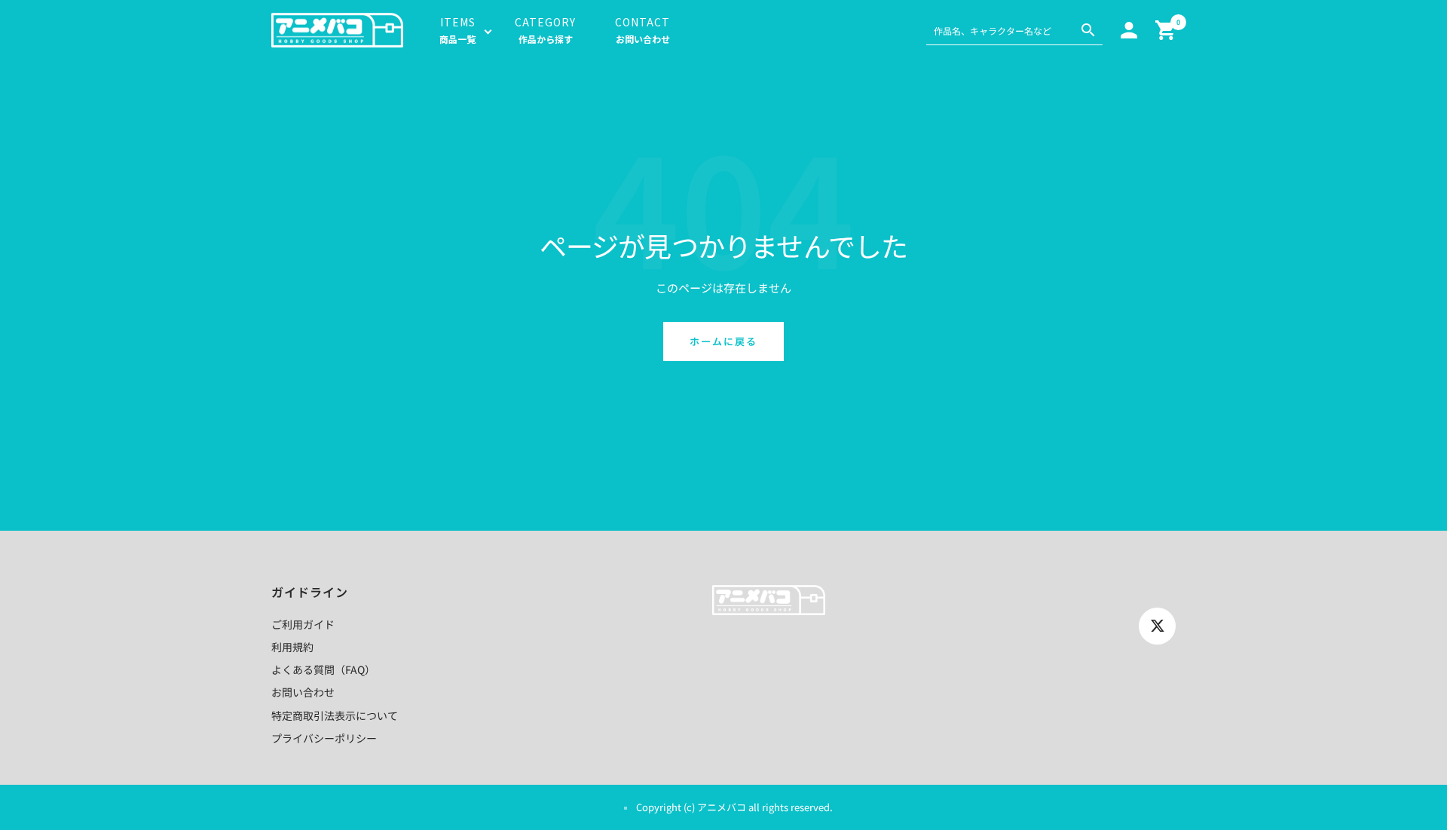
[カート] (1165, 30)
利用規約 (292, 646)
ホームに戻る (723, 341)
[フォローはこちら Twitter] (1157, 626)
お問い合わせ (303, 692)
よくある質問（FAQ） (323, 669)
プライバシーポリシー (324, 738)
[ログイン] (1129, 30)
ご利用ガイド (303, 624)
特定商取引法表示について (334, 715)
